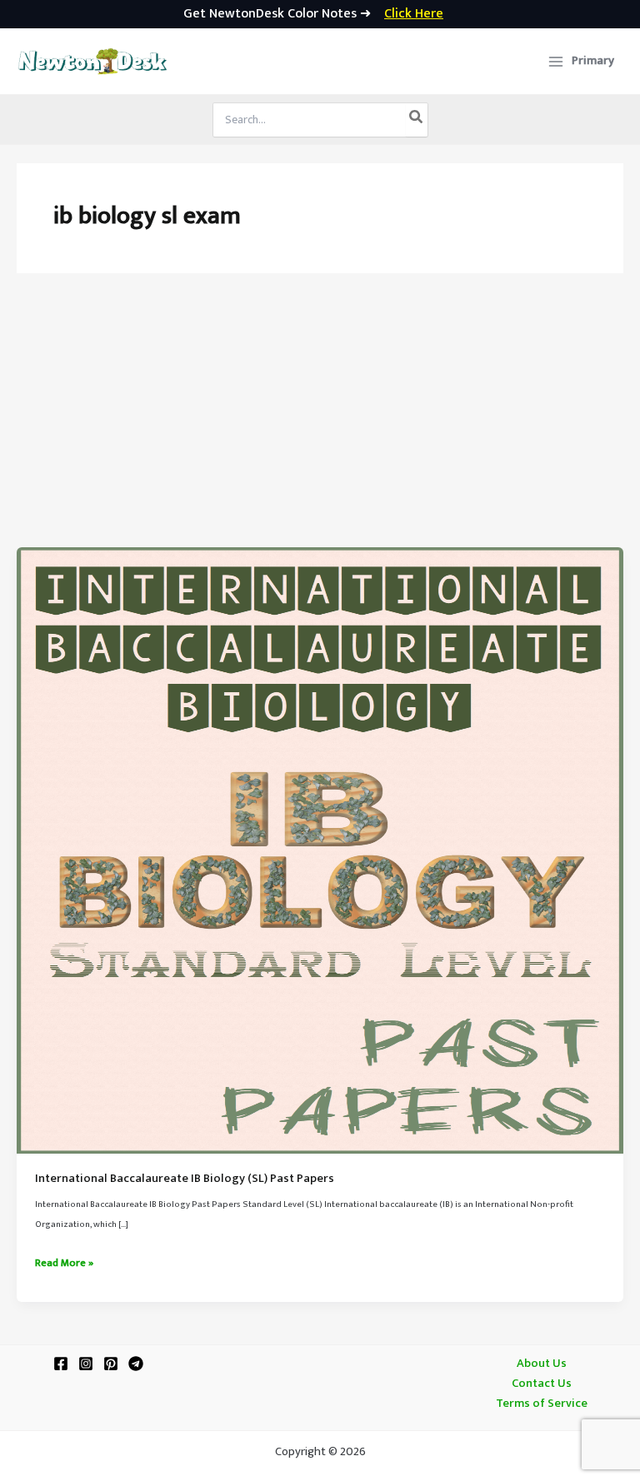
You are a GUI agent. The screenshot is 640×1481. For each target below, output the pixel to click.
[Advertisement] (320, 422)
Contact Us (542, 1384)
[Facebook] (60, 1363)
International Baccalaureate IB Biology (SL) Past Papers (184, 1179)
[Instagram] (85, 1363)
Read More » (64, 1264)
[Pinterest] (110, 1363)
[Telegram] (135, 1363)
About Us (542, 1364)
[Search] (417, 120)
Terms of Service (542, 1404)
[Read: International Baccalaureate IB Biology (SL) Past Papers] (320, 850)
